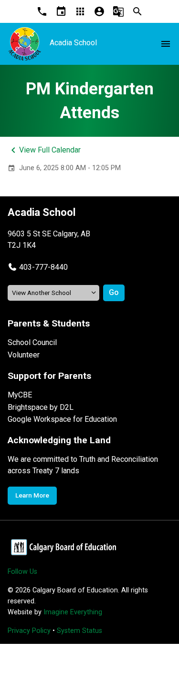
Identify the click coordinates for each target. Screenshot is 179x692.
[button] (38, 267)
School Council (32, 342)
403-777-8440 (43, 267)
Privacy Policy (29, 631)
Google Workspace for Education (62, 419)
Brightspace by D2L (41, 407)
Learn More (32, 495)
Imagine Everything (72, 612)
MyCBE (20, 394)
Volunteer (24, 354)
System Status (79, 631)
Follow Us (22, 572)
